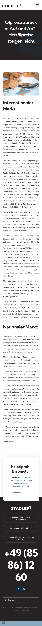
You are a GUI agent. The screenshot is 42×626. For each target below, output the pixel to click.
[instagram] (24, 589)
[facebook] (18, 589)
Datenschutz (26, 610)
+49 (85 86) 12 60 (21, 564)
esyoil (11, 441)
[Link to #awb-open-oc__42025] (37, 5)
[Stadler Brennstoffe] (11, 4)
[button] (3, 622)
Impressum (16, 610)
